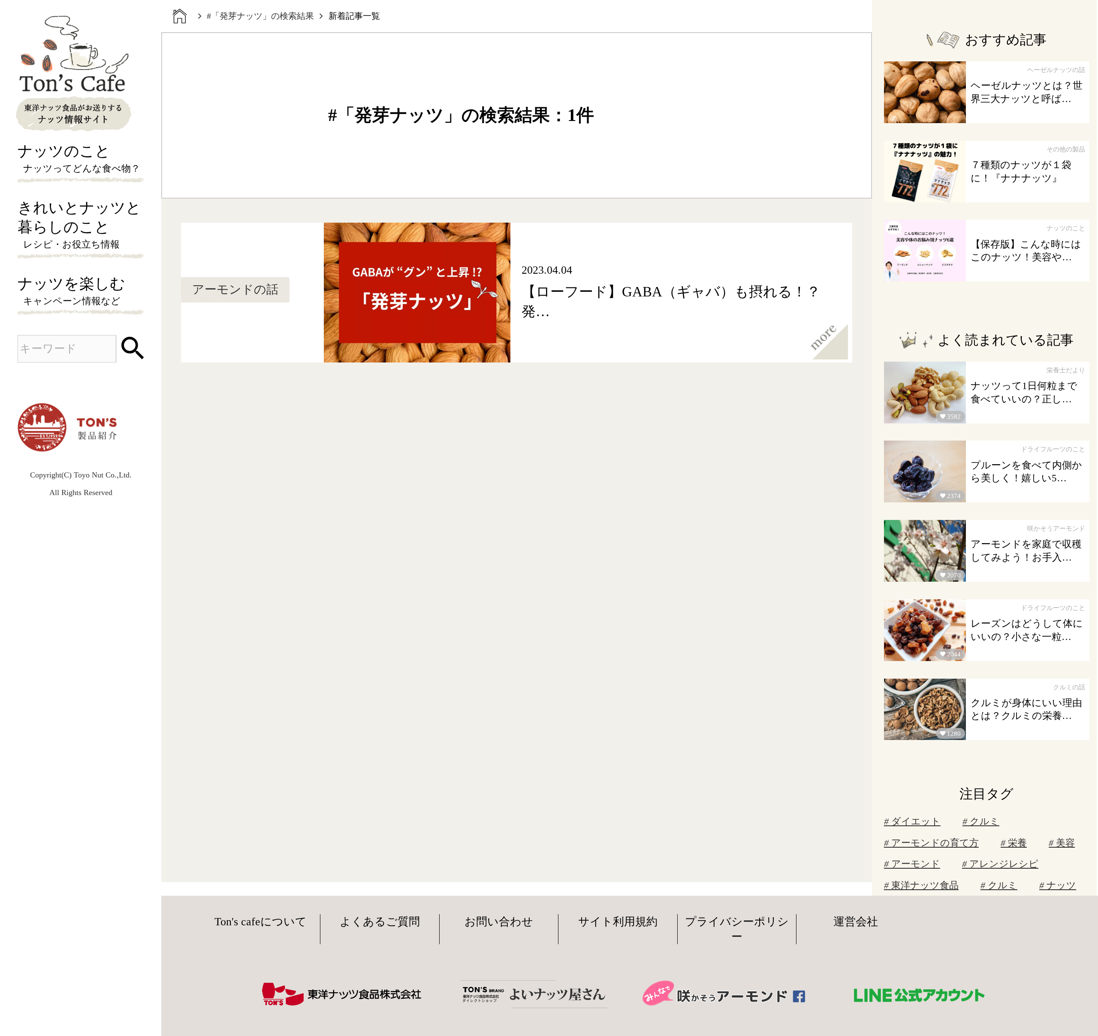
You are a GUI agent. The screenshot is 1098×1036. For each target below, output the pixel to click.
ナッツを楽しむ (71, 290)
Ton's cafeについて (260, 921)
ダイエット (916, 821)
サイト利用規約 (618, 921)
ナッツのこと (79, 158)
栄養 (1017, 843)
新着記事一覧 (354, 16)
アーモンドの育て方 (935, 843)
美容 (1065, 843)
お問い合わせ (499, 921)
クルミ (984, 821)
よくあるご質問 (380, 921)
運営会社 (855, 921)
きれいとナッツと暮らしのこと (79, 224)
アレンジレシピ (1003, 864)
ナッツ (1061, 885)
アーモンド (915, 864)
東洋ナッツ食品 (925, 885)
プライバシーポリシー (737, 929)
